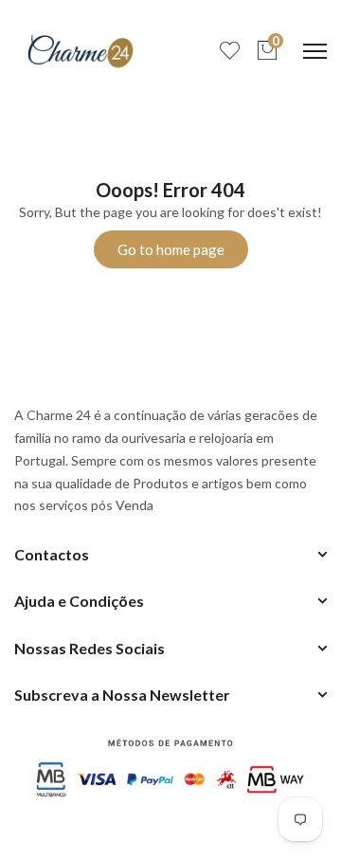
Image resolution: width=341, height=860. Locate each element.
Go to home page (170, 249)
